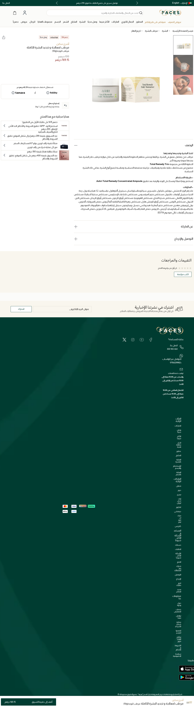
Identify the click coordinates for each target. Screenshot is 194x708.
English (175, 3)
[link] (115, 22)
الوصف (189, 145)
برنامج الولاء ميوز (179, 639)
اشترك (21, 309)
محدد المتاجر (178, 590)
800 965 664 (172, 349)
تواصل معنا (178, 617)
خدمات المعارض (177, 610)
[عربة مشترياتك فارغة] (15, 13)
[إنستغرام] (132, 339)
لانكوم (178, 507)
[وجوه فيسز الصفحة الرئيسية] (170, 13)
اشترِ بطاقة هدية (178, 445)
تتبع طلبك (178, 584)
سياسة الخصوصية (177, 655)
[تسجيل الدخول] (25, 13)
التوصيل (178, 574)
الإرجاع (178, 579)
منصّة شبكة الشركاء (178, 624)
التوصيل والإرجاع (183, 238)
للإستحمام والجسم (177, 467)
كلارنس (178, 526)
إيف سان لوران (179, 501)
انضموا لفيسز (178, 631)
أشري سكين (62, 44)
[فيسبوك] (150, 339)
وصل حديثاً (179, 431)
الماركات (178, 426)
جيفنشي (177, 511)
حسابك (178, 545)
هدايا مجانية (54, 37)
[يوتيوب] (141, 339)
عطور (178, 451)
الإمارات (184, 3)
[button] (186, 3)
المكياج (178, 455)
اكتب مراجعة (183, 274)
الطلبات (178, 549)
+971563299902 (175, 362)
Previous (136, 3)
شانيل (178, 486)
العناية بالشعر (178, 473)
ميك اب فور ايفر (179, 518)
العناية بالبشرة (178, 460)
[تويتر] (124, 339)
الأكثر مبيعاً (179, 437)
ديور (179, 490)
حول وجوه (179, 604)
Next (57, 3)
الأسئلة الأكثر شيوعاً (178, 555)
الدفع (179, 562)
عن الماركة (187, 226)
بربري (179, 494)
